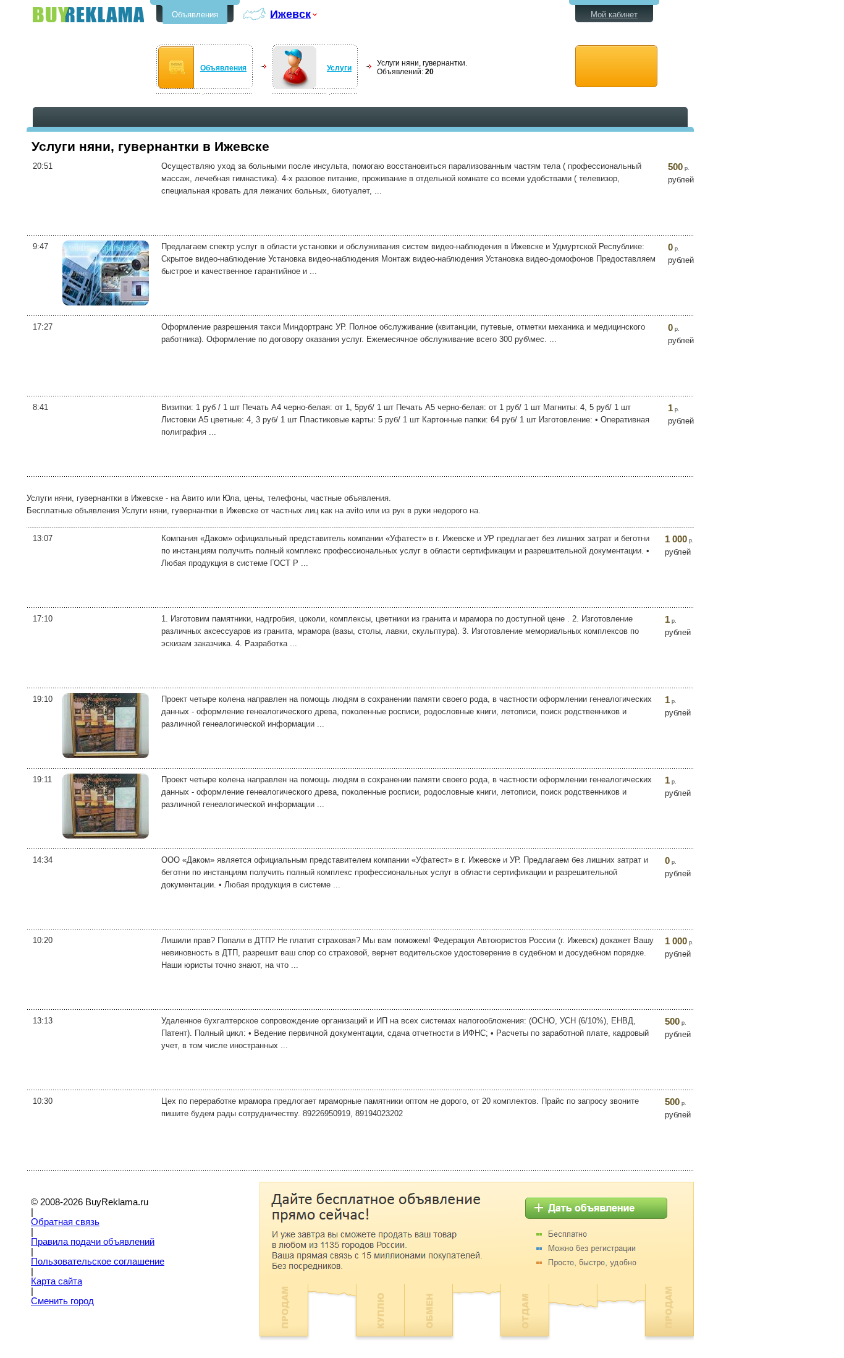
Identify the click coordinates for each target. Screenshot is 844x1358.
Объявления (195, 14)
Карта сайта (56, 1281)
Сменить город (62, 1301)
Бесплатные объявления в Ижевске (88, 14)
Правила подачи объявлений (92, 1242)
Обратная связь (65, 1222)
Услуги (339, 68)
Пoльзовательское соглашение (97, 1261)
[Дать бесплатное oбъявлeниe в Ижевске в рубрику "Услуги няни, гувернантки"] (616, 66)
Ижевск (290, 13)
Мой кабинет (614, 14)
